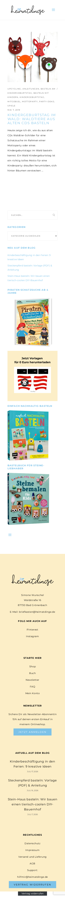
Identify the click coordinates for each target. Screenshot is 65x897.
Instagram (32, 636)
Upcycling (14, 89)
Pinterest (32, 629)
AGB (32, 863)
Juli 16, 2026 (32, 790)
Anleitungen (30, 89)
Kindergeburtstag (32, 97)
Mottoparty (30, 101)
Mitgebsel (14, 101)
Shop (32, 666)
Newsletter (32, 679)
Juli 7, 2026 (32, 814)
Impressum (32, 850)
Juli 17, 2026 (32, 771)
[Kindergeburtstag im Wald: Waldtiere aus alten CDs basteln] (33, 57)
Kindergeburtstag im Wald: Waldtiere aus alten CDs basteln (32, 119)
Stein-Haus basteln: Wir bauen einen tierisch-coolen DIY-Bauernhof (32, 804)
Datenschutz (32, 843)
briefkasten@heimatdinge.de (37, 611)
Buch (32, 673)
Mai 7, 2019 (14, 110)
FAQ (32, 686)
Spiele (12, 106)
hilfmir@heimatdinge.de (32, 876)
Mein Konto (32, 693)
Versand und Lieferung (32, 856)
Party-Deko (46, 101)
